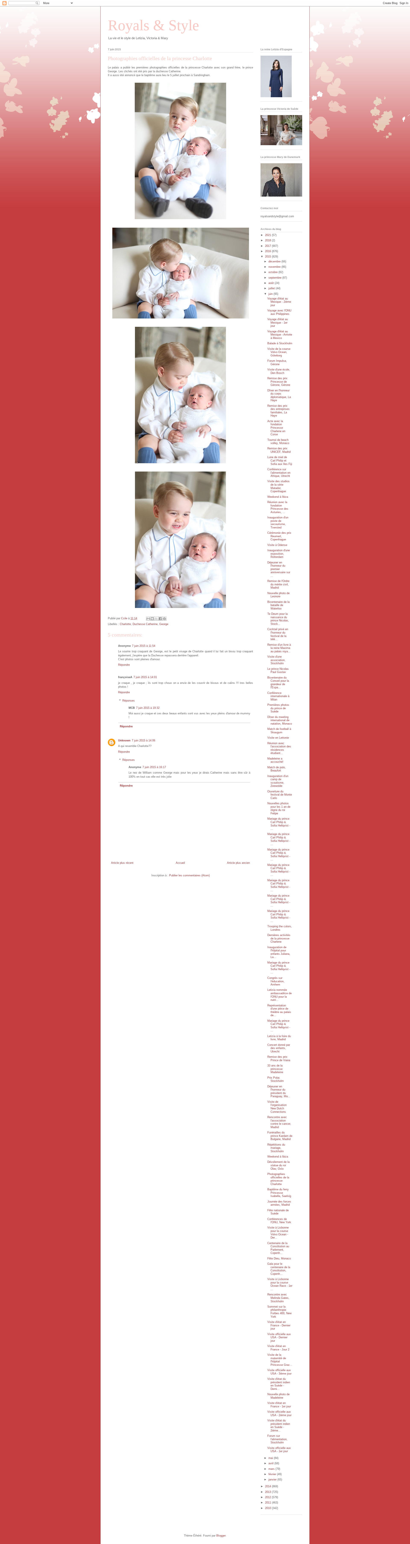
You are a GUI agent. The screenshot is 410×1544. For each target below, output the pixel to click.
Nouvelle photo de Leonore (278, 595)
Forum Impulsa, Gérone (277, 362)
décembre (274, 261)
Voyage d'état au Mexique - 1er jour (277, 322)
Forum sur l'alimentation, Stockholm (277, 1439)
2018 (268, 240)
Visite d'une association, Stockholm (276, 660)
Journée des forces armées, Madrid (279, 1203)
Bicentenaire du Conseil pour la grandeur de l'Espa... (278, 682)
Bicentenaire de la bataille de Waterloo (278, 605)
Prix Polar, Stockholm (275, 1079)
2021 (268, 235)
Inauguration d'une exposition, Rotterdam (278, 554)
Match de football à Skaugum (279, 730)
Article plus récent (122, 862)
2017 (268, 245)
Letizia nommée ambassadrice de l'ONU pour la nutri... (279, 994)
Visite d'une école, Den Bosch (278, 371)
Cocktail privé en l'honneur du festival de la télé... (277, 634)
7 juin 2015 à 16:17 (154, 767)
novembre (274, 266)
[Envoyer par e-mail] (148, 618)
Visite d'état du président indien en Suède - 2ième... (278, 1425)
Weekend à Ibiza (277, 496)
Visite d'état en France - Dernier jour (278, 1325)
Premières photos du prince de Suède (278, 708)
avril (271, 1463)
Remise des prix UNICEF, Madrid (279, 450)
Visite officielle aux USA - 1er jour (279, 1449)
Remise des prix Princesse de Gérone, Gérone (278, 381)
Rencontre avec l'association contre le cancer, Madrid (279, 1122)
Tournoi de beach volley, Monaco (278, 441)
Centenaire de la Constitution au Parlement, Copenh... (278, 1248)
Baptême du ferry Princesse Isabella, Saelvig (279, 1193)
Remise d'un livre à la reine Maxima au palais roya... (279, 648)
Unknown (124, 740)
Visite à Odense (277, 545)
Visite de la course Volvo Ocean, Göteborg (278, 352)
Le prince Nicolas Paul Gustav (278, 670)
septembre (275, 277)
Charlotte (125, 624)
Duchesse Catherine (145, 624)
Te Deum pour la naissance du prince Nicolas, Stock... (278, 618)
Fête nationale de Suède (278, 1212)
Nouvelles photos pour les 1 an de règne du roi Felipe (278, 808)
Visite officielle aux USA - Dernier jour (279, 1337)
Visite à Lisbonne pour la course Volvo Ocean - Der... (278, 1232)
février (272, 1474)
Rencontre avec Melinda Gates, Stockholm (278, 1298)
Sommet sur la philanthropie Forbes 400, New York (279, 1311)
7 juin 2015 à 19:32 (148, 707)
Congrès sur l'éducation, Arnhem (275, 981)
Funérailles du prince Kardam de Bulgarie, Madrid (279, 1136)
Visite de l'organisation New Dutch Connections (277, 1106)
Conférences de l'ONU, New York (279, 1220)
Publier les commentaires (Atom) (189, 875)
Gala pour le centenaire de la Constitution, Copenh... (278, 1268)
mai (271, 1458)
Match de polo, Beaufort (276, 769)
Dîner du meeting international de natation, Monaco (279, 720)
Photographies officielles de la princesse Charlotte (278, 1179)
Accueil (180, 862)
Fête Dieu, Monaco (279, 1258)
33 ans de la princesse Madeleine (275, 1069)
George (163, 624)
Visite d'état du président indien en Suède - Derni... (278, 1384)
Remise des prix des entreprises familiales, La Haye (278, 410)
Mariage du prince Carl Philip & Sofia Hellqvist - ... (278, 823)
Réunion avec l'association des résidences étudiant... (279, 748)
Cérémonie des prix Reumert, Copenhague (279, 536)
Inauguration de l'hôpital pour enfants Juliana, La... (278, 952)
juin (271, 293)
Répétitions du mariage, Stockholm (276, 1148)
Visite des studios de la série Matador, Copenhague (278, 486)
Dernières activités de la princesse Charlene (278, 938)
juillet (272, 288)
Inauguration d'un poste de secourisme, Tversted (277, 522)
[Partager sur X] (156, 618)
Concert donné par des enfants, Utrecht (278, 1048)
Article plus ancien (238, 862)
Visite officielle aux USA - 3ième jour (279, 1372)
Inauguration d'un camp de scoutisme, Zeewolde (277, 781)
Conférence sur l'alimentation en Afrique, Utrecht (278, 473)
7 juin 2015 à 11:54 (143, 645)
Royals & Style (153, 25)
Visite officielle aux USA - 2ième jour (279, 1413)
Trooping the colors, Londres (279, 928)
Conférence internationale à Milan (278, 696)
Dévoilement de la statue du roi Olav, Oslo (278, 1165)
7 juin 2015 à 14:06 (143, 740)
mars (271, 1468)
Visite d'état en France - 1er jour (279, 1404)
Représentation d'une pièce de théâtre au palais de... (279, 1010)
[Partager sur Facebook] (160, 618)
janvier (272, 1479)
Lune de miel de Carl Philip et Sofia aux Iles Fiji (279, 460)
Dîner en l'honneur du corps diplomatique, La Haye (279, 395)
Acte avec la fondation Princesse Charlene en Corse (276, 428)
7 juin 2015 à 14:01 (145, 677)
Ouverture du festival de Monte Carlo (279, 795)
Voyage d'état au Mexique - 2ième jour (279, 302)
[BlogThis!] (152, 618)
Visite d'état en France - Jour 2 (278, 1347)
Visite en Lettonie (278, 737)
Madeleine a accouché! (275, 760)
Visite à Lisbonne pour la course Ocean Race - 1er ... (279, 1284)
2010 (268, 1508)
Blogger (221, 1535)
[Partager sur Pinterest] (164, 618)
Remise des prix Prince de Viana (278, 1058)
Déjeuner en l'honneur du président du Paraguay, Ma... (278, 1091)
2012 (268, 1497)
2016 (268, 251)
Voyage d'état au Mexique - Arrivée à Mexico (279, 335)
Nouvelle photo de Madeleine (278, 1396)
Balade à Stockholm (279, 343)
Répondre (124, 664)
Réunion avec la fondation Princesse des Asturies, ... (277, 507)
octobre (273, 272)
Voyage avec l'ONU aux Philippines (279, 312)
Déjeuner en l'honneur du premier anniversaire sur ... (278, 569)
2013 (268, 1491)
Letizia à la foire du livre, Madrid (279, 1038)
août (271, 283)
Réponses (128, 700)
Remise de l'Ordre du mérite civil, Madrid (278, 584)
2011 (268, 1502)
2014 (268, 1486)
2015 (268, 256)
